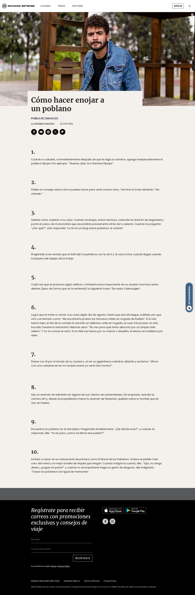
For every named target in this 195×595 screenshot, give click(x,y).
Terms (100, 317)
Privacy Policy (111, 317)
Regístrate (124, 309)
